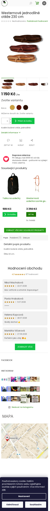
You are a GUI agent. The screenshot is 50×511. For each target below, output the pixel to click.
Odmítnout (12, 504)
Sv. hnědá (30, 220)
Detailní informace (9, 132)
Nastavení (24, 496)
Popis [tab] (5, 237)
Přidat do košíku (25, 121)
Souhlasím (36, 504)
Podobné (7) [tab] (15, 237)
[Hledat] (30, 3)
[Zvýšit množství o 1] (10, 119)
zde (4, 489)
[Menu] (44, 3)
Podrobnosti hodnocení (37, 21)
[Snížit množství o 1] (10, 122)
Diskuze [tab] (26, 237)
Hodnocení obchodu (25, 268)
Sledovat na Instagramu (22, 407)
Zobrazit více (25, 346)
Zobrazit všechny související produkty (25, 230)
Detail (31, 214)
